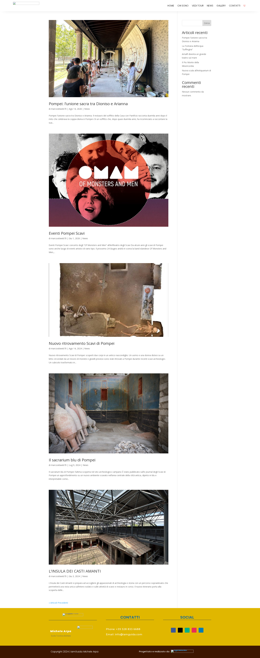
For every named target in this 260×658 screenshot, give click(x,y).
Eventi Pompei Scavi (67, 233)
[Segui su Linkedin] (201, 630)
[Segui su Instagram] (194, 630)
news (210, 5)
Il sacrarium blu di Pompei (72, 460)
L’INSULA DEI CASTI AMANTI (75, 571)
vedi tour (198, 5)
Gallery (221, 5)
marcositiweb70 (59, 108)
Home (170, 5)
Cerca (207, 23)
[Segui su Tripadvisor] (187, 630)
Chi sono (183, 5)
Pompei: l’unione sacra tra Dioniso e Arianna (88, 103)
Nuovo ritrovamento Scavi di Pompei (81, 343)
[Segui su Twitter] (180, 630)
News (87, 108)
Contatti (234, 5)
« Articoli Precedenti (58, 602)
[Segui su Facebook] (173, 630)
